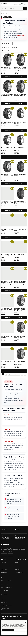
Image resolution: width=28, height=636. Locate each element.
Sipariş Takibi (17, 569)
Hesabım (16, 4)
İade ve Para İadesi (5, 590)
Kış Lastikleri (8, 415)
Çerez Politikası (4, 594)
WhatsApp (10, 554)
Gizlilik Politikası (4, 584)
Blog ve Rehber (4, 572)
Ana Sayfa (3, 13)
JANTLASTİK (5, 4)
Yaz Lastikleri (8, 429)
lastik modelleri (20, 35)
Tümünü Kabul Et (8, 629)
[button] (25, 622)
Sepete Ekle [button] (7, 76)
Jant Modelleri (4, 565)
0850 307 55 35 (4, 602)
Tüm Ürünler (3, 562)
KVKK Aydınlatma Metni (6, 580)
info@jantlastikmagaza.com (6, 605)
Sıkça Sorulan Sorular (19, 572)
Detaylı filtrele (6, 43)
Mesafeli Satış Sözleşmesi (6, 587)
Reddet (20, 629)
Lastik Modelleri (9, 441)
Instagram (4, 554)
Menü (25, 4)
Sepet (20, 4)
